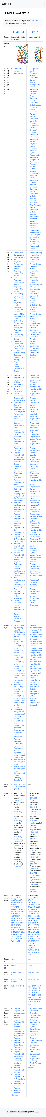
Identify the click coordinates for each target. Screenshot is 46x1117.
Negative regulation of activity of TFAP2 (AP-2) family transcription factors (19, 646)
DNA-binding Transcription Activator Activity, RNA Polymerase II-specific (19, 326)
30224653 (33, 891)
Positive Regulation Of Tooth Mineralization (19, 594)
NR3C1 (36, 923)
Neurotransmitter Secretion (36, 390)
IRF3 (35, 918)
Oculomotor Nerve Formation (18, 475)
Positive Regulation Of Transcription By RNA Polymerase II (19, 557)
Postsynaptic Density (35, 85)
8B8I (29, 1004)
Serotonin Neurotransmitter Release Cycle (36, 627)
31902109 (33, 850)
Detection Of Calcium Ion (34, 376)
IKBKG (30, 918)
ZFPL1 (30, 954)
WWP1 (20, 938)
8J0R (22, 986)
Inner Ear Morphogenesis (19, 503)
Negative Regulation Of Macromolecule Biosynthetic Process (19, 1033)
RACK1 (30, 927)
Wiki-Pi (6, 4)
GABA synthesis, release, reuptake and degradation (34, 700)
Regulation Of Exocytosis (35, 419)
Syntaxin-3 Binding (34, 308)
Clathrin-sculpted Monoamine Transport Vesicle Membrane (34, 217)
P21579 (37, 979)
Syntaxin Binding (33, 301)
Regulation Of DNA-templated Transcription (19, 411)
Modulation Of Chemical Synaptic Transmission (35, 1025)
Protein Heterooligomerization (35, 495)
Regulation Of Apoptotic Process (19, 1085)
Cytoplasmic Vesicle (34, 126)
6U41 (39, 997)
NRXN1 (30, 925)
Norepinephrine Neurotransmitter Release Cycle (36, 634)
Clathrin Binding (36, 305)
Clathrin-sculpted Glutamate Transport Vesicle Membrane (34, 188)
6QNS (30, 997)
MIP (38, 918)
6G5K (39, 995)
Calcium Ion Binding (34, 260)
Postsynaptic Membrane (35, 156)
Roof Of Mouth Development (19, 574)
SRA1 (23, 932)
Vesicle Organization (34, 401)
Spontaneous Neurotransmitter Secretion (36, 516)
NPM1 (13, 927)
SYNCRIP (31, 941)
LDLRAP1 (15, 920)
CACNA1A (31, 902)
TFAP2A (18, 32)
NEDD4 (35, 920)
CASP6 (14, 902)
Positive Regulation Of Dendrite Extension (35, 592)
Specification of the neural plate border (19, 761)
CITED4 (14, 904)
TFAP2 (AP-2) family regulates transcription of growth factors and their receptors (19, 701)
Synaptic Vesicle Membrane (34, 116)
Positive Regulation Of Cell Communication (35, 1050)
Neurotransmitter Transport (36, 1009)
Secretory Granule (33, 92)
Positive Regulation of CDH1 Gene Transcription (18, 742)
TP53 (13, 936)
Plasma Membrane (34, 76)
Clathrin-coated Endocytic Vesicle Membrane (35, 108)
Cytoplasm (34, 68)
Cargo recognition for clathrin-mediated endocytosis (35, 682)
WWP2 (13, 941)
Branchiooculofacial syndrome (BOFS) (19, 786)
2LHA (34, 988)
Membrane (34, 89)
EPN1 (23, 911)
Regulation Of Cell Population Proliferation (19, 498)
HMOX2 (37, 916)
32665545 (33, 807)
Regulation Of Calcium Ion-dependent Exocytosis (35, 426)
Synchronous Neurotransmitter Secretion (36, 529)
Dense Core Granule (34, 122)
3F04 (29, 992)
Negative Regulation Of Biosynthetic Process (19, 1043)
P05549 (14, 981)
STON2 (37, 934)
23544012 (17, 811)
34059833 (33, 825)
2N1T (38, 988)
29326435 (33, 845)
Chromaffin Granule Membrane (34, 132)
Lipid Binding (34, 293)
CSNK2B (14, 909)
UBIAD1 (31, 952)
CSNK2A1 (15, 907)
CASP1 (14, 900)
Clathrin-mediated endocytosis (34, 691)
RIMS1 (30, 929)
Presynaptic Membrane (34, 138)
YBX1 (19, 941)
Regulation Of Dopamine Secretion (35, 395)
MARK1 (14, 923)
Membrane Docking (34, 1032)
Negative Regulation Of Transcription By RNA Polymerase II (19, 380)
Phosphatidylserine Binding (35, 256)
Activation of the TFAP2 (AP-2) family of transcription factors (19, 689)
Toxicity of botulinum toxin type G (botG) (35, 668)
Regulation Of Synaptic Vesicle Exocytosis (35, 601)
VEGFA (14, 938)
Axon (32, 96)
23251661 (33, 864)
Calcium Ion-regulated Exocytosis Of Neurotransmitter (36, 477)
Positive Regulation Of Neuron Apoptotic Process (19, 521)
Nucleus (17, 71)
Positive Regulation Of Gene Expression (19, 442)
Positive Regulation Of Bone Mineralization (19, 483)
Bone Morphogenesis (19, 578)
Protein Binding (19, 348)
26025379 (17, 866)
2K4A (34, 986)
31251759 (33, 873)
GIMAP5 (35, 913)
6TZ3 (34, 997)
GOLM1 (30, 916)
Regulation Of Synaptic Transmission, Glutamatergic (35, 508)
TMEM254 (31, 948)
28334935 (17, 829)
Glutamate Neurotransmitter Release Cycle (36, 641)
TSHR (37, 950)
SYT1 (35, 32)
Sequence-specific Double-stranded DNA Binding (19, 366)
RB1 (19, 932)
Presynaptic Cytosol (34, 242)
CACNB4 (38, 904)
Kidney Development (18, 394)
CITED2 (20, 902)
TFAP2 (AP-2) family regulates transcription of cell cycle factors (19, 714)
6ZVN (39, 999)
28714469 (34, 884)
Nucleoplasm (18, 73)
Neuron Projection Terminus (33, 148)
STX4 (34, 938)
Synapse (33, 152)
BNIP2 (35, 898)
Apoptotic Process (17, 1091)
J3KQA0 (31, 979)
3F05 (34, 992)
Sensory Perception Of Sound (19, 425)
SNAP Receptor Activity (36, 1064)
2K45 (29, 986)
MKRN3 (20, 923)
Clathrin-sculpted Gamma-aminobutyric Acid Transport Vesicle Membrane (35, 203)
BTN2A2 (31, 900)
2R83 (29, 990)
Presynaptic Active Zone (34, 160)
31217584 (33, 820)
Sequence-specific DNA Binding (18, 357)
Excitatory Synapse (33, 165)
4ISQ (38, 992)
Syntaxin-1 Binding (34, 297)
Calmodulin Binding (34, 267)
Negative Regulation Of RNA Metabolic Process (19, 1077)
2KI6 (29, 988)
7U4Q (39, 1002)
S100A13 (36, 929)
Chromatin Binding (17, 338)
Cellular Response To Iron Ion (18, 602)
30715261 (17, 861)
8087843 (35, 21)
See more (15, 1095)
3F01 (38, 990)
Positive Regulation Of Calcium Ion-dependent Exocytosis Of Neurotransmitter (36, 571)
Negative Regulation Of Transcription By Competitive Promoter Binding (19, 458)
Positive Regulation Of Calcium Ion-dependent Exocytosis (35, 461)
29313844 (33, 839)
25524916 (17, 820)
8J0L (17, 986)
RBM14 (36, 927)
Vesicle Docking (33, 469)
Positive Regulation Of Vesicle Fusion (35, 443)
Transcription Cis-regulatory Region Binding (19, 254)
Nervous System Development (18, 418)
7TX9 (34, 1002)
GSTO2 (14, 916)
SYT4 (37, 941)
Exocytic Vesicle (33, 226)
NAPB (30, 920)
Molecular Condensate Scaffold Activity (34, 353)
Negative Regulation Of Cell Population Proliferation (19, 433)
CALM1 (30, 907)
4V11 (29, 995)
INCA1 (13, 918)
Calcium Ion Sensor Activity (35, 347)
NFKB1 (18, 925)
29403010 (34, 811)
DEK (13, 911)
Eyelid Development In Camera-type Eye (19, 585)
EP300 (17, 911)
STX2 (35, 936)
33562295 (33, 798)
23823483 (17, 836)
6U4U (30, 999)
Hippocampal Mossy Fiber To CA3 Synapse (35, 232)
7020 (13, 959)
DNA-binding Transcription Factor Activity (19, 343)
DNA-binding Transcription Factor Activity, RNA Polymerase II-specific (19, 299)
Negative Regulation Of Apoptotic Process (19, 510)
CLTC (20, 904)
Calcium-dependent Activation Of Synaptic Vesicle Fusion (35, 550)
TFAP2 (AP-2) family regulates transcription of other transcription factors (19, 676)
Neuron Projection (33, 142)
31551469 (34, 857)
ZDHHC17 (38, 952)
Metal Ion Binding (33, 317)
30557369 (18, 841)
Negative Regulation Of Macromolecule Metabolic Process (19, 1013)
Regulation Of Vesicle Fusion (35, 437)
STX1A (30, 936)
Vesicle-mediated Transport (33, 413)
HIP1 (19, 916)
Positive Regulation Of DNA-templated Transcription (19, 547)
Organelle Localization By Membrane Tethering (35, 1016)
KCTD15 (20, 918)
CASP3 (20, 900)
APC (18, 898)
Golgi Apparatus (33, 72)
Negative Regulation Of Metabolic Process (19, 1023)
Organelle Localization (34, 1043)
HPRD (18, 23)
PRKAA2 (21, 929)
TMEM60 (31, 950)
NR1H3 (30, 923)
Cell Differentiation (35, 433)
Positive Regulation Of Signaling (19, 1069)
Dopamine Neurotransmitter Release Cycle (36, 648)
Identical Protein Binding (19, 351)
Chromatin (17, 68)
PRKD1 (14, 932)
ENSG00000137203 (18, 973)
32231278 (18, 845)
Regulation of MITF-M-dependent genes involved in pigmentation (19, 752)
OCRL (18, 927)
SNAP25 (31, 934)
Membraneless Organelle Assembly (35, 559)
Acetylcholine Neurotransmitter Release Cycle (36, 654)
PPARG (14, 929)
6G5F (34, 995)
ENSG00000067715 (34, 973)
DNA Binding (18, 334)
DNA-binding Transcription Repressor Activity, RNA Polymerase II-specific (19, 313)
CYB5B (30, 911)
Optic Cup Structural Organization (18, 404)
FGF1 (30, 913)
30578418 (34, 868)
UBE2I (18, 936)
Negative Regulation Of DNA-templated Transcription (19, 537)
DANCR (36, 911)
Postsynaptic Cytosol (35, 247)
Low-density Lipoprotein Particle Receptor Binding (34, 339)
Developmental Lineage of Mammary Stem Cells (19, 776)
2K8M (39, 986)
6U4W (34, 999)
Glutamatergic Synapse (35, 238)
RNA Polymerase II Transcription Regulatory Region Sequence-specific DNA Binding (19, 267)
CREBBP (37, 907)
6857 (29, 959)
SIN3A (30, 932)
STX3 (30, 938)
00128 (13, 966)
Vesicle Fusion (35, 380)
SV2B (39, 938)
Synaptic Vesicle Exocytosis (34, 407)
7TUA (30, 1002)
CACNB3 (31, 904)
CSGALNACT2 (33, 909)
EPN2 (13, 913)
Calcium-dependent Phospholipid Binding (34, 278)
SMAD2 (36, 932)
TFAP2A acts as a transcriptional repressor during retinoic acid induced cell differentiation (19, 729)
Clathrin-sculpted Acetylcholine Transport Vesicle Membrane (35, 174)
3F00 (34, 990)
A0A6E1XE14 (16, 979)
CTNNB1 (22, 909)
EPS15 (18, 913)
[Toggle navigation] (40, 3)
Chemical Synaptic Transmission (35, 384)
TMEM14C (32, 945)
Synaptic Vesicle (33, 81)
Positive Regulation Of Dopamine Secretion (35, 451)
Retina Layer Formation (18, 449)
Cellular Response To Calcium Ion (35, 523)
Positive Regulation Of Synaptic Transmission (35, 487)
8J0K (13, 986)
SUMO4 (14, 934)
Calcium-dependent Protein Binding (35, 329)
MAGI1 (21, 920)
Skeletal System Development (18, 388)
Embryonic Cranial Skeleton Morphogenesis (19, 567)
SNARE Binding (36, 252)
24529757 (17, 800)
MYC (13, 925)
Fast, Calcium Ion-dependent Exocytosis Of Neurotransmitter (36, 539)
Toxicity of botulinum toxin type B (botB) (35, 661)
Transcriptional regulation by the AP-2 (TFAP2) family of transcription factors (19, 631)
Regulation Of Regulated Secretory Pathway (35, 583)
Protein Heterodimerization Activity (36, 323)
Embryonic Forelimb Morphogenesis (19, 491)
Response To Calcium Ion (35, 501)
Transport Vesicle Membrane (34, 100)
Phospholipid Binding (34, 272)
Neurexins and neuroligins (35, 674)
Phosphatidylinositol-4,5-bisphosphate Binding (36, 287)
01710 (30, 966)
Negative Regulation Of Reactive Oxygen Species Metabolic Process (19, 614)
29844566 (34, 832)
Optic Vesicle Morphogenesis (19, 399)
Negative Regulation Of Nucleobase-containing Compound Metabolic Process (19, 1058)
